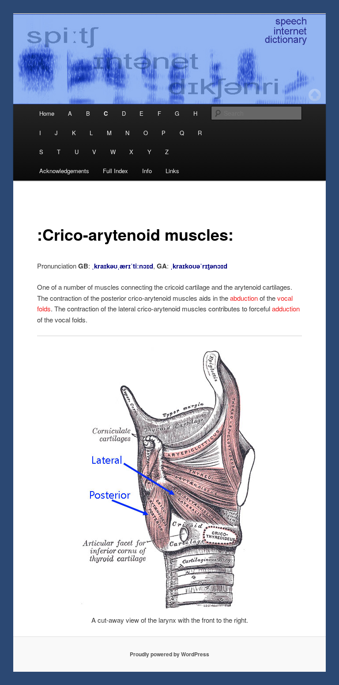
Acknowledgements (64, 171)
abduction (244, 298)
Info (147, 171)
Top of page (314, 95)
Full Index (115, 171)
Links (172, 171)
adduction (286, 308)
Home (46, 113)
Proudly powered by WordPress (169, 654)
